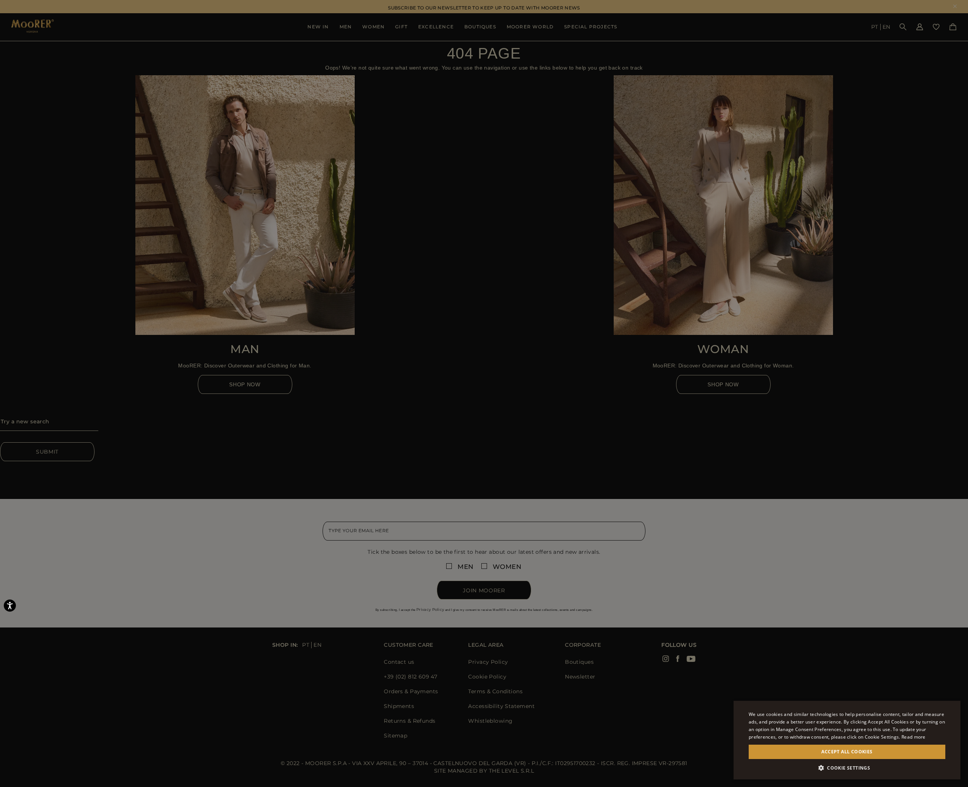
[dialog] (484, 393)
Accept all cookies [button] (846, 751)
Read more (913, 737)
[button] (847, 768)
